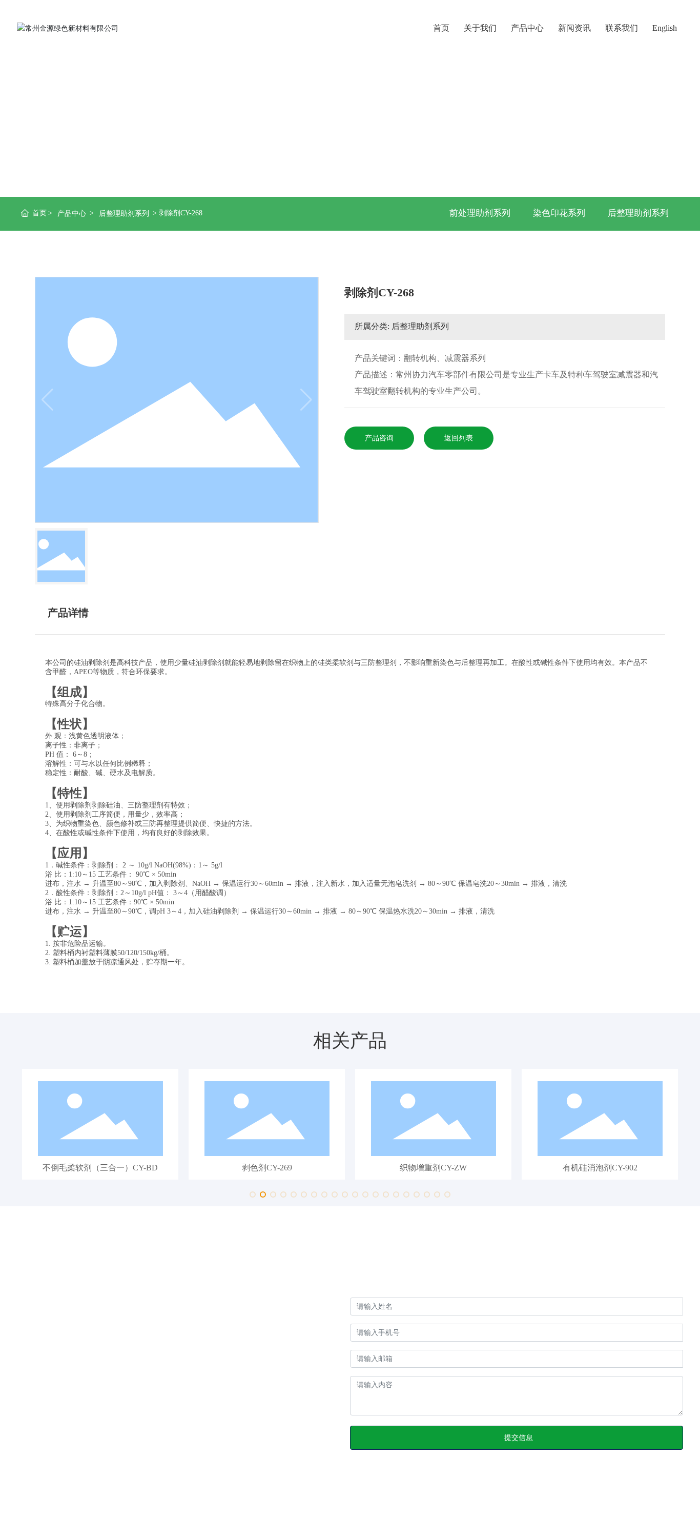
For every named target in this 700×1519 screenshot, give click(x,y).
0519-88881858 (67, 1424)
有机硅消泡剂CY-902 (600, 1167)
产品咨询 (379, 438)
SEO (676, 1493)
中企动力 (632, 1493)
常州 (658, 1493)
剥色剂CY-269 (267, 1167)
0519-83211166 (67, 1440)
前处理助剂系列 (479, 213)
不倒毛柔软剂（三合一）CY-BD (100, 1167)
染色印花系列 (559, 213)
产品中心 (71, 213)
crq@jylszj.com (67, 1456)
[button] (253, 1194)
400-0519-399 (81, 1391)
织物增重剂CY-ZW (433, 1167)
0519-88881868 (121, 1424)
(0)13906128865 (103, 1407)
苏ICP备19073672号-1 (290, 1493)
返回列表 (458, 438)
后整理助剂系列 (124, 213)
